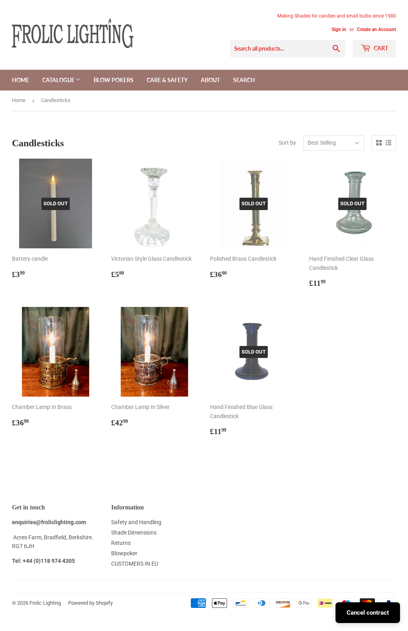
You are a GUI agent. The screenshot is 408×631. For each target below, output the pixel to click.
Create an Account (376, 29)
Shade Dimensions (134, 532)
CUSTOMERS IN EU (134, 563)
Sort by (287, 143)
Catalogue (59, 80)
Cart (380, 48)
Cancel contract (368, 612)
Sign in (339, 29)
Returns (121, 543)
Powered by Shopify (90, 603)
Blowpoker (124, 553)
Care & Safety (167, 80)
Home (20, 80)
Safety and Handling (136, 522)
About (210, 80)
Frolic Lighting (45, 603)
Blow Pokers (113, 80)
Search (244, 80)
